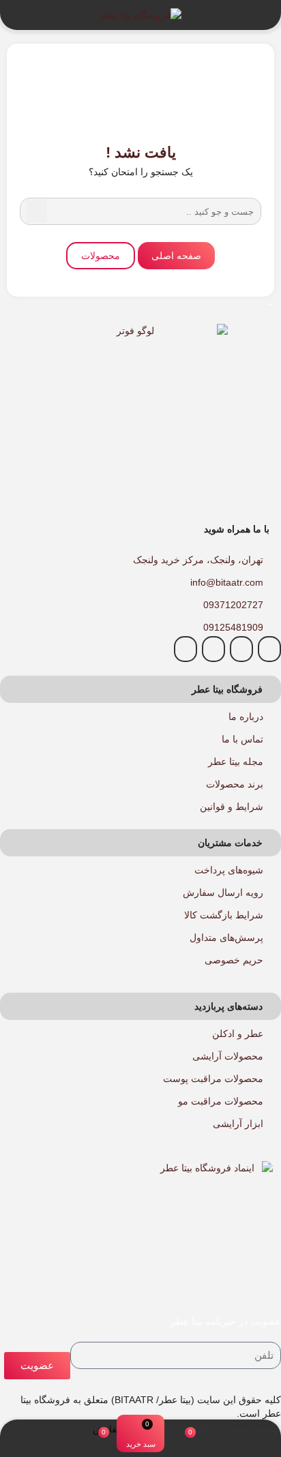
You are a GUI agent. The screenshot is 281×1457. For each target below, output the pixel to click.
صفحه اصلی (176, 255)
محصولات (100, 255)
